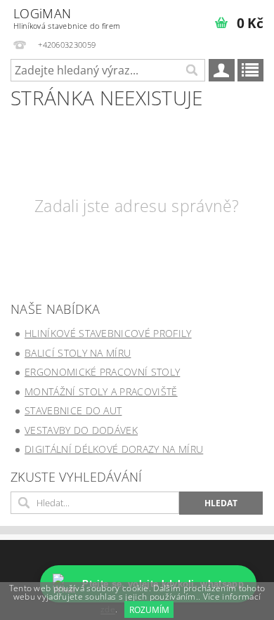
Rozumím (149, 610)
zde (107, 610)
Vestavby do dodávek (81, 430)
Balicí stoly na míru (78, 353)
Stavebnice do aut (73, 410)
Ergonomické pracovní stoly (102, 371)
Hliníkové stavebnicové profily (108, 333)
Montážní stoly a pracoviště (101, 391)
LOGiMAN (66, 18)
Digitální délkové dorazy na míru (114, 449)
